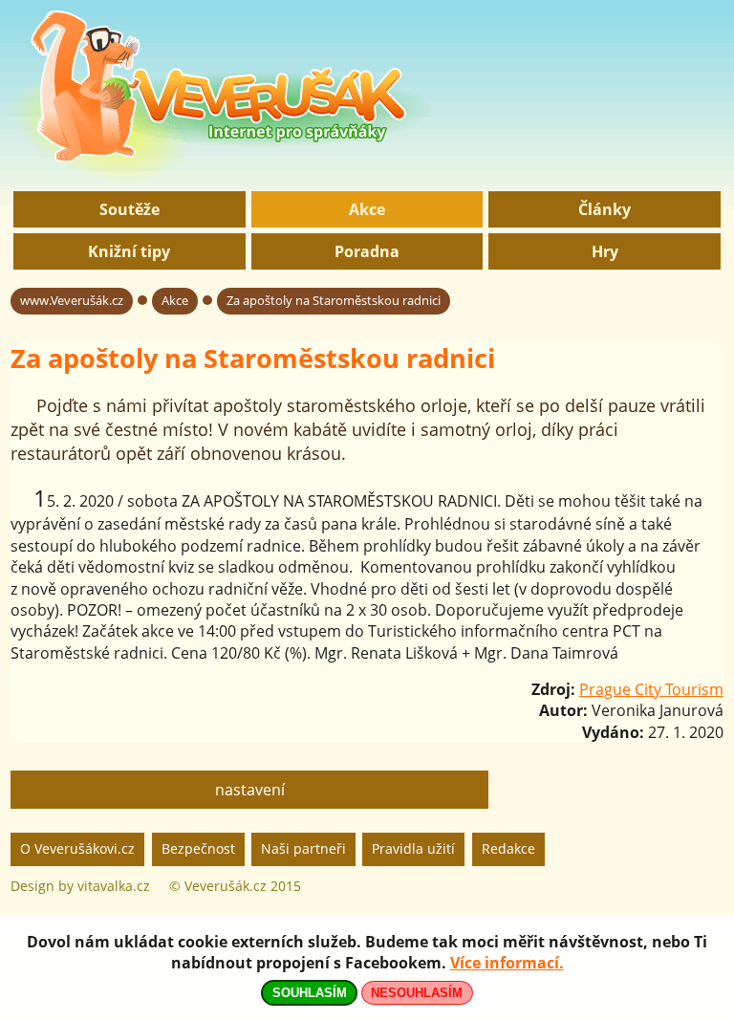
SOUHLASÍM (309, 993)
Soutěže (129, 209)
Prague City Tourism (651, 689)
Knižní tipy (129, 251)
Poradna (367, 251)
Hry (605, 251)
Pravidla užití (413, 848)
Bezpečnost (198, 848)
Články (604, 209)
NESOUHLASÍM (417, 993)
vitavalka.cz (113, 886)
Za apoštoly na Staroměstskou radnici (334, 300)
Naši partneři (303, 848)
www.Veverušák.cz (71, 300)
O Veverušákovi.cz (77, 848)
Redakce (508, 848)
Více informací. (507, 962)
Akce (367, 209)
